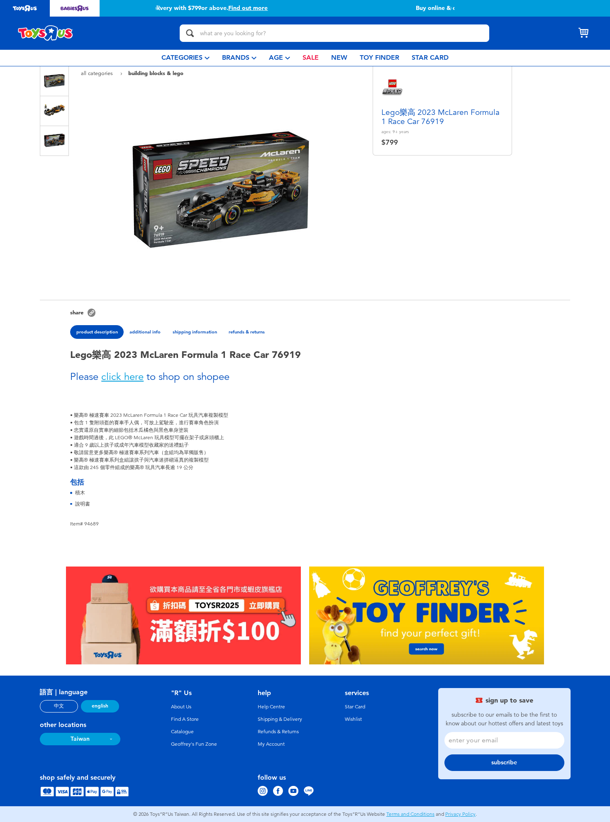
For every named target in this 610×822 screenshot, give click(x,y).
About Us (181, 707)
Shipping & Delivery (280, 719)
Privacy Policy (460, 814)
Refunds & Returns (278, 731)
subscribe (504, 762)
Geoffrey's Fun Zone (194, 744)
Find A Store (185, 719)
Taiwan (80, 738)
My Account (271, 744)
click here (122, 376)
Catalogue (182, 731)
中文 (59, 706)
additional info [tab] (145, 332)
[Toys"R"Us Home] (46, 33)
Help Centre (271, 707)
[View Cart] (583, 33)
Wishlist (353, 719)
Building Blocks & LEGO (155, 73)
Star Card (355, 707)
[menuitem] (185, 58)
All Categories (98, 73)
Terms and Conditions (410, 814)
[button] (159, 8)
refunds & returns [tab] (247, 332)
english (100, 706)
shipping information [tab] (195, 332)
